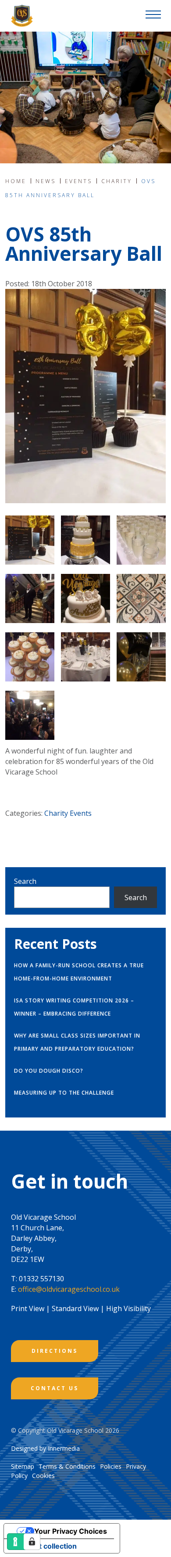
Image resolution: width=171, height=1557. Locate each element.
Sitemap (22, 1466)
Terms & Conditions (67, 1466)
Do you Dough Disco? (48, 1070)
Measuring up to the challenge (64, 1092)
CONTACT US (54, 1388)
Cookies (43, 1475)
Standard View (75, 1308)
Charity (56, 813)
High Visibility (128, 1308)
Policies (110, 1466)
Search (25, 881)
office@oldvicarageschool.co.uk (69, 1289)
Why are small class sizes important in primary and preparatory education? (77, 1042)
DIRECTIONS (55, 1351)
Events (81, 813)
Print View (27, 1308)
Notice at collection (44, 1546)
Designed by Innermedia (45, 1448)
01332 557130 (41, 1278)
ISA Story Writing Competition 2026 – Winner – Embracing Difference (74, 1007)
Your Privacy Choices (70, 1531)
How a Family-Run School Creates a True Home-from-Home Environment (79, 972)
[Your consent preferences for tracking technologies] (32, 1541)
